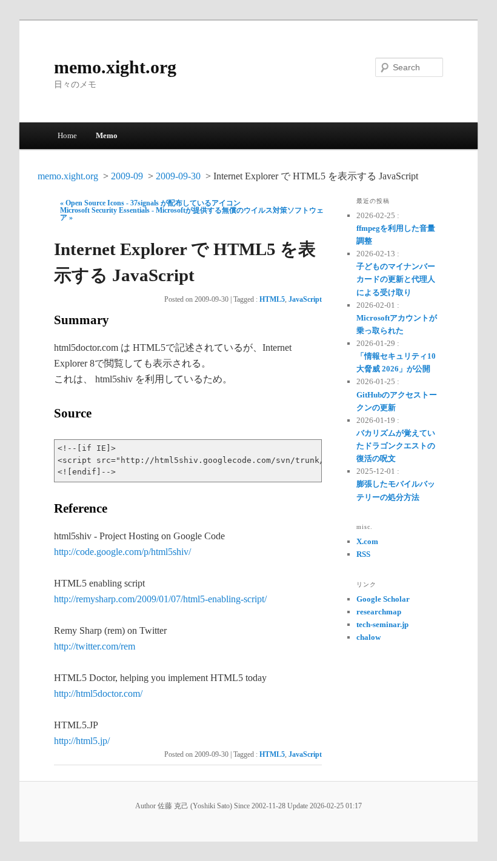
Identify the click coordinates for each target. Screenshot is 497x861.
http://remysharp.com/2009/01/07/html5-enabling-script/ (160, 599)
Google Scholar (383, 598)
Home (67, 135)
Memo (107, 135)
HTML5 (272, 299)
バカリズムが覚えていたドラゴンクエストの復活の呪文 (395, 445)
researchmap (378, 611)
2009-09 (127, 176)
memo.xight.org (115, 67)
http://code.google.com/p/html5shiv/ (122, 552)
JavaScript (305, 299)
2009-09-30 (178, 176)
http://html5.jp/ (82, 741)
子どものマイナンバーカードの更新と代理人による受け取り (395, 279)
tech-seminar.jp (382, 624)
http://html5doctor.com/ (98, 693)
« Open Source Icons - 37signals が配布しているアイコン (150, 203)
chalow (368, 637)
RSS (363, 554)
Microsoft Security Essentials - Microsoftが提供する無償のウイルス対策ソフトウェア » (192, 214)
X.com (367, 541)
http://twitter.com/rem (94, 646)
